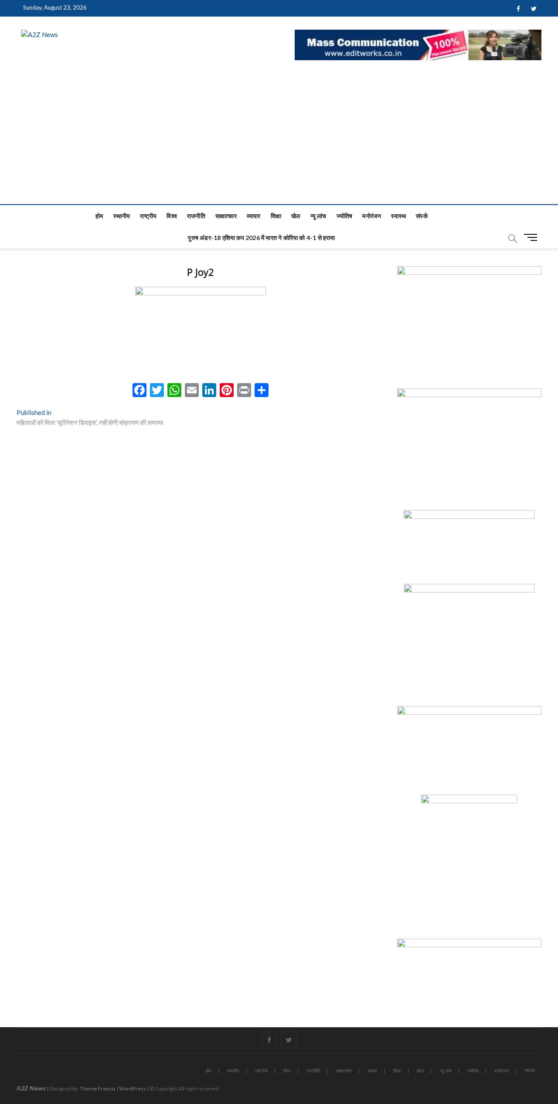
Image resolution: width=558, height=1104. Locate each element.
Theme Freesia (98, 1088)
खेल (295, 215)
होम (99, 215)
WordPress (132, 1088)
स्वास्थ (398, 215)
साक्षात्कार (226, 215)
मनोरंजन (371, 215)
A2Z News (31, 1088)
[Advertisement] (279, 139)
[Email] (192, 391)
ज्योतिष (345, 215)
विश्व (172, 215)
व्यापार (254, 215)
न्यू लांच (318, 215)
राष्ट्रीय (148, 215)
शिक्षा (276, 215)
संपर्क (422, 215)
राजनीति (196, 215)
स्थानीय (121, 215)
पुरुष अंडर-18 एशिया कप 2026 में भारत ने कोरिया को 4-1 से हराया (261, 237)
